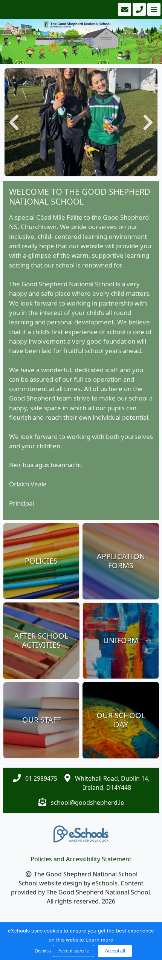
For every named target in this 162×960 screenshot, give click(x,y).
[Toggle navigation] (153, 9)
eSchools (105, 883)
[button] (14, 122)
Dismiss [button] (42, 951)
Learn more (99, 940)
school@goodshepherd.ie (87, 802)
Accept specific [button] (73, 951)
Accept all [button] (115, 951)
